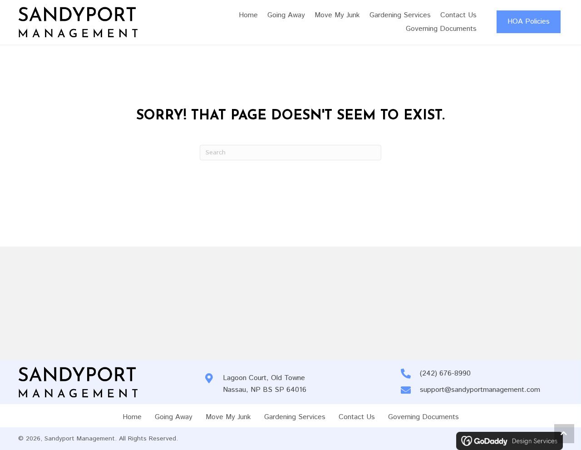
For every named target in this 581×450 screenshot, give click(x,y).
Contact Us (357, 417)
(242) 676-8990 (445, 373)
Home (132, 417)
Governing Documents (423, 417)
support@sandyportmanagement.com (480, 390)
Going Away (173, 417)
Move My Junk (228, 417)
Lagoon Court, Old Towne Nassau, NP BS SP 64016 (264, 384)
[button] (564, 433)
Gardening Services (294, 417)
